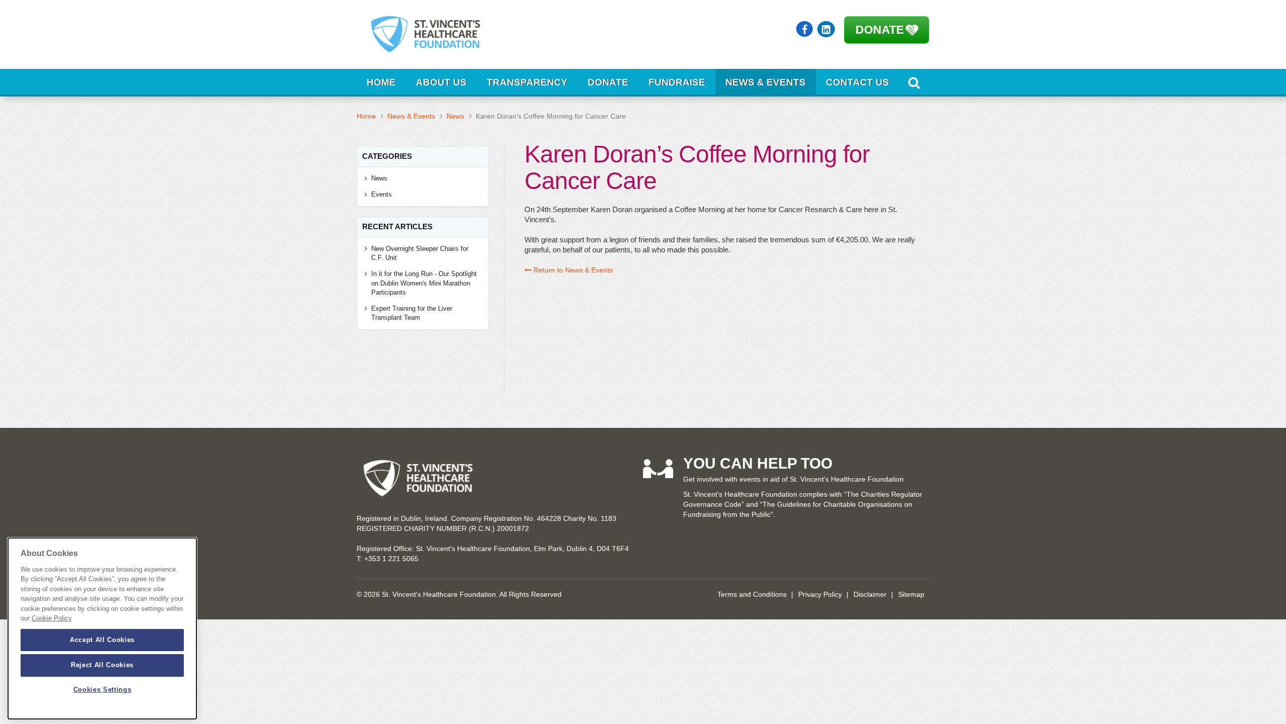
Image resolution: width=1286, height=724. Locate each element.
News (455, 116)
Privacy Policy (820, 594)
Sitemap (911, 594)
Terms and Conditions (752, 594)
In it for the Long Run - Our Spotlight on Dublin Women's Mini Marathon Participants (424, 283)
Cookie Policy (52, 618)
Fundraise (677, 82)
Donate (879, 29)
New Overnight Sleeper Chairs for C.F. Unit (419, 253)
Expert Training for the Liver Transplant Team (411, 313)
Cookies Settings (102, 690)
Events (381, 194)
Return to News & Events (572, 270)
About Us (441, 82)
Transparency (527, 82)
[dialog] (102, 628)
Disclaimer (870, 594)
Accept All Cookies (102, 640)
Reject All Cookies (102, 665)
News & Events (765, 82)
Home (381, 82)
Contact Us (857, 82)
